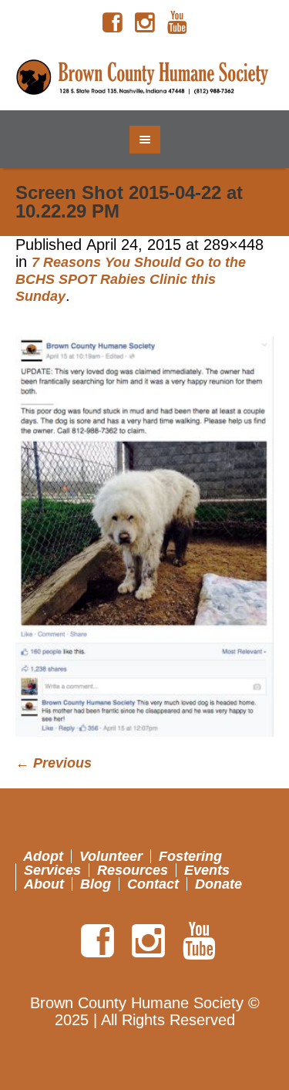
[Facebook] (112, 23)
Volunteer (111, 856)
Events (207, 870)
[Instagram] (144, 23)
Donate (218, 884)
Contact (153, 884)
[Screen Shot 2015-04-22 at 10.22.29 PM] (144, 536)
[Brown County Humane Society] (145, 78)
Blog (95, 884)
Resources (132, 870)
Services (52, 870)
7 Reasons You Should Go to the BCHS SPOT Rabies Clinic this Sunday (130, 279)
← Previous (53, 763)
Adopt (43, 856)
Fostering (190, 856)
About (44, 884)
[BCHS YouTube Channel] (177, 23)
